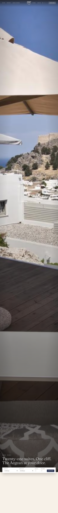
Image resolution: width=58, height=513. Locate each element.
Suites (3, 2)
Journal (34, 2)
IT (47, 2)
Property (9, 2)
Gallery (28, 2)
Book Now (50, 470)
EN (42, 2)
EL (45, 2)
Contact (39, 2)
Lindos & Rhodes (16, 2)
